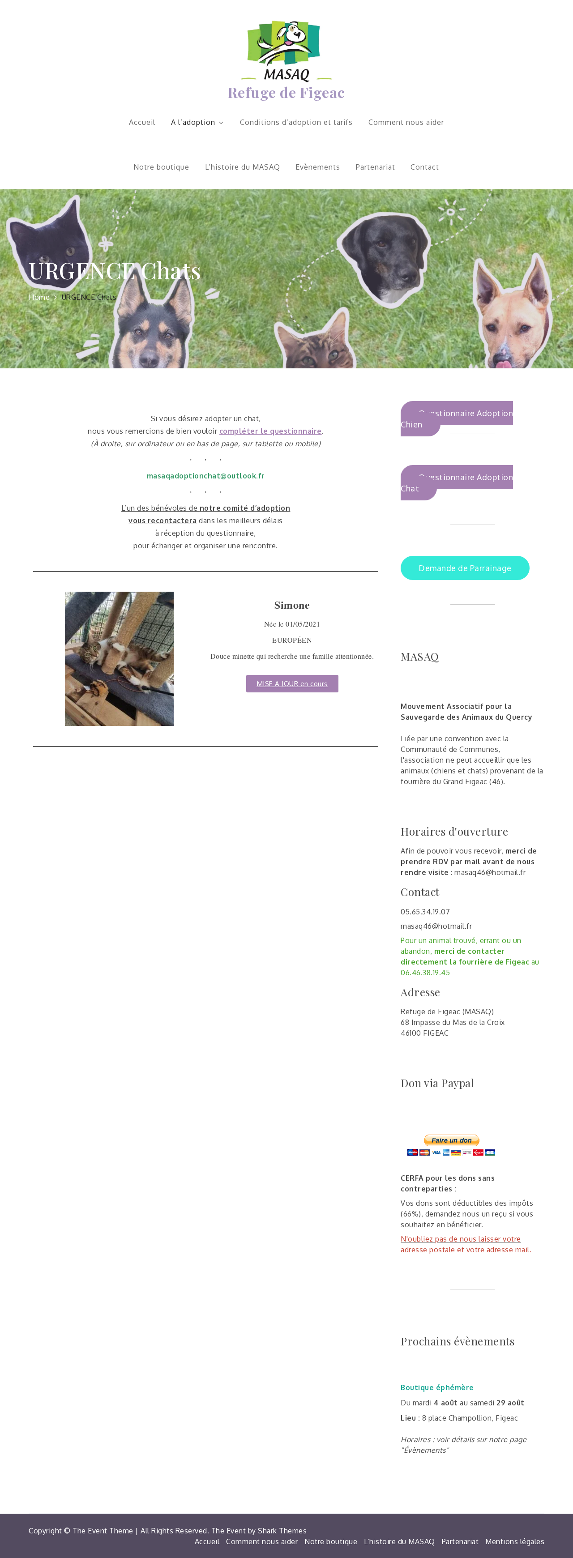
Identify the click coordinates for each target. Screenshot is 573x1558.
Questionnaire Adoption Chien (457, 418)
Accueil (142, 122)
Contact (425, 166)
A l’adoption (193, 122)
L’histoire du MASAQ (242, 166)
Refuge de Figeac (286, 92)
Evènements (317, 166)
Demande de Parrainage (465, 568)
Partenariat (375, 166)
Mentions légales (514, 1541)
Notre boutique (161, 166)
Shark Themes (282, 1530)
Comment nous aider (406, 122)
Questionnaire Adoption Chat (457, 482)
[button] (292, 683)
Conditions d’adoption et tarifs (296, 122)
